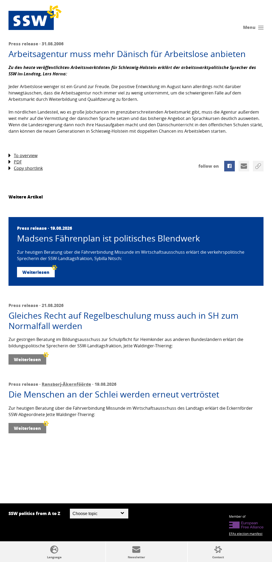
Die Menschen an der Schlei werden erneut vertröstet (113, 394)
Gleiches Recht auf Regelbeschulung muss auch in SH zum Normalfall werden (123, 320)
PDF (18, 162)
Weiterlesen (35, 272)
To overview (25, 155)
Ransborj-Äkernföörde (66, 384)
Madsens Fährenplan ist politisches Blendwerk (108, 238)
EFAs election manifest (245, 533)
